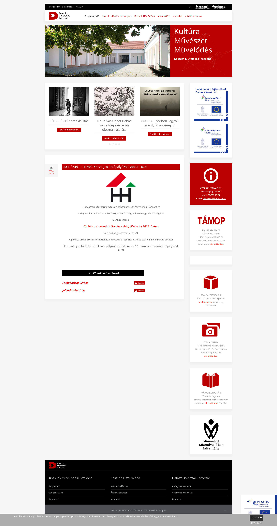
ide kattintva (212, 403)
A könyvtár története (181, 486)
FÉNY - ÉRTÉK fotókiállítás (68, 121)
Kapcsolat (177, 16)
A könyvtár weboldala (182, 492)
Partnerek (68, 6)
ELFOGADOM (256, 517)
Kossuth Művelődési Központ (116, 16)
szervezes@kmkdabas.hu (214, 198)
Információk (163, 16)
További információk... (69, 129)
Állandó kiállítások (119, 492)
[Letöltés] (139, 283)
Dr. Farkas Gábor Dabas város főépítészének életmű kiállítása (114, 125)
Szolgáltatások (56, 492)
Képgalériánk (55, 6)
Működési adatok (193, 16)
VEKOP (79, 6)
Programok (54, 486)
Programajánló (92, 16)
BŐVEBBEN (255, 523)
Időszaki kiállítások (119, 486)
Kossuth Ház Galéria (144, 16)
